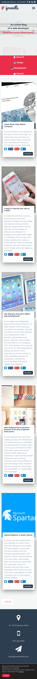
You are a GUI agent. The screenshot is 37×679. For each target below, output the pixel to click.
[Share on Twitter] (5, 149)
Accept (6, 675)
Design (19, 62)
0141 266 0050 (21, 2)
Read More (28, 154)
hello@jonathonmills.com (9, 2)
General (20, 57)
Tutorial (19, 73)
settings (21, 672)
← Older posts (7, 602)
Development (19, 68)
